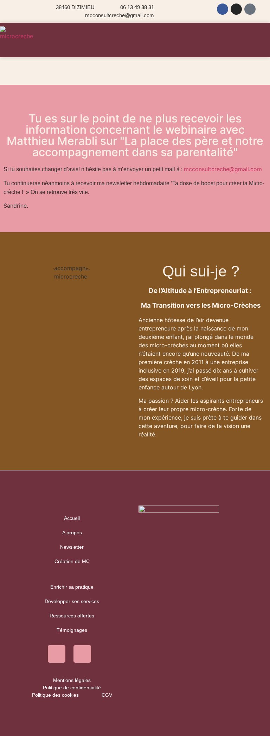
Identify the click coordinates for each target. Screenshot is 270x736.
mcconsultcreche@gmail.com (223, 169)
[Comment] (250, 9)
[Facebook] (222, 9)
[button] (135, 47)
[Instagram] (236, 9)
